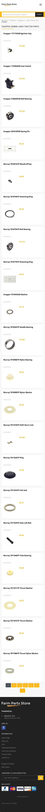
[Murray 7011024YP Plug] (10, 475)
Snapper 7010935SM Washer (15, 294)
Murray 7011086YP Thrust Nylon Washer (20, 653)
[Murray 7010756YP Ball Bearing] (10, 246)
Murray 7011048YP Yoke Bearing (17, 555)
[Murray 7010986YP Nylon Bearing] (10, 377)
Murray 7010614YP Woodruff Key (17, 164)
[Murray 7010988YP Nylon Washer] (10, 410)
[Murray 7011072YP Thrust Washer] (10, 638)
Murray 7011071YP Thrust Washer (18, 588)
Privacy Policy (6, 754)
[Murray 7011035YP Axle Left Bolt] (10, 540)
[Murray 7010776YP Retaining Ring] (10, 279)
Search (39, 14)
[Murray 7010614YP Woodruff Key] (10, 181)
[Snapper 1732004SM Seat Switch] (10, 83)
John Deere (6, 767)
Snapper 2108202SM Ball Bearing (17, 99)
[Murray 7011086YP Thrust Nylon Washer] (10, 671)
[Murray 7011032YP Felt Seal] (10, 507)
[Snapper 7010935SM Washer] (10, 312)
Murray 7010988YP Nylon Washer (17, 392)
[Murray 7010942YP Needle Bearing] (10, 344)
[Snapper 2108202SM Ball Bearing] (10, 116)
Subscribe (40, 777)
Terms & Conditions (9, 751)
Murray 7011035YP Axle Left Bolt (17, 523)
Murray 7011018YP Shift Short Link (18, 425)
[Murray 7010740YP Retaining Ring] (10, 214)
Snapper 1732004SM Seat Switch (17, 66)
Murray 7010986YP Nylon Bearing (17, 360)
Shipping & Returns (9, 748)
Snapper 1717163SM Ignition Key (17, 33)
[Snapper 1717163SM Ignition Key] (10, 51)
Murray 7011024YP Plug (13, 457)
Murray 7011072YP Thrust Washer (18, 621)
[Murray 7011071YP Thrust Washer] (10, 605)
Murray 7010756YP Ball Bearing (16, 229)
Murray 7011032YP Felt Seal (15, 490)
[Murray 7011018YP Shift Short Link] (10, 442)
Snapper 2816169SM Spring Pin (16, 131)
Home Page (6, 738)
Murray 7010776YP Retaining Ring (18, 262)
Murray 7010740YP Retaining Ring (18, 196)
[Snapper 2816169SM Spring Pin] (10, 149)
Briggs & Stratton (8, 764)
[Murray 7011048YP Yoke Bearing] (10, 573)
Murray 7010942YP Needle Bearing (18, 327)
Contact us (5, 758)
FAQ (3, 744)
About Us (5, 741)
